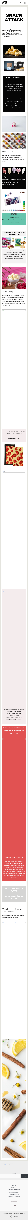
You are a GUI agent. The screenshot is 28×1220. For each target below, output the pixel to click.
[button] (4, 455)
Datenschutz (14, 1203)
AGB (15, 1205)
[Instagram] (20, 2)
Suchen (14, 1173)
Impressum (14, 1201)
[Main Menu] (24, 3)
